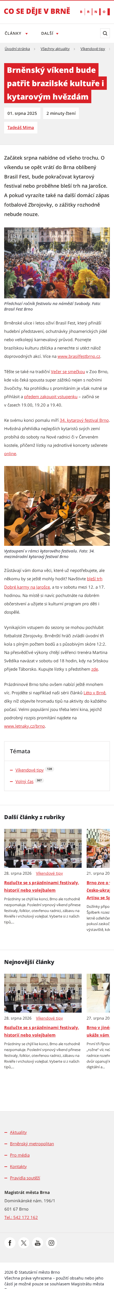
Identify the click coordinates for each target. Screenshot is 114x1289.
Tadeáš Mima (20, 127)
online (10, 453)
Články (14, 33)
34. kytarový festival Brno (84, 420)
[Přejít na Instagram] (51, 1242)
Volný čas (24, 781)
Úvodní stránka (17, 48)
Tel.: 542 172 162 (21, 1217)
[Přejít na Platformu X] (23, 1242)
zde (94, 669)
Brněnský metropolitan (32, 1143)
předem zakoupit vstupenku (50, 396)
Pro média (20, 1155)
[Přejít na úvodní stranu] (37, 15)
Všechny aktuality (55, 48)
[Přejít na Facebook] (9, 1242)
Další (47, 33)
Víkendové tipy (93, 48)
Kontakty (18, 1166)
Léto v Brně (94, 692)
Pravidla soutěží (25, 1178)
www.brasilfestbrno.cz (79, 356)
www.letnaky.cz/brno (24, 726)
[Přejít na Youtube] (37, 1242)
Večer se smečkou (68, 371)
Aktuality (18, 1132)
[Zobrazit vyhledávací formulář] (105, 33)
